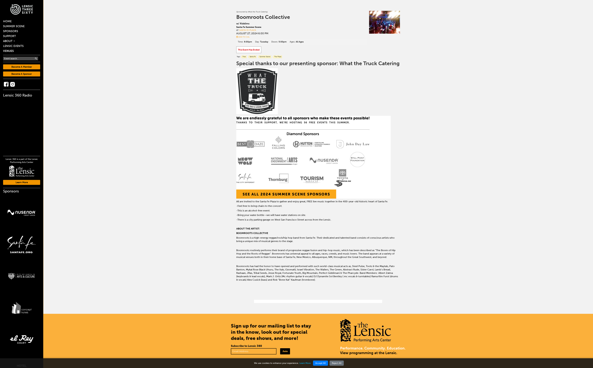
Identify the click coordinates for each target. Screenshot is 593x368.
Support (9, 36)
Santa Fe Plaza (247, 30)
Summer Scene (14, 26)
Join (285, 351)
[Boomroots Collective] (384, 22)
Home (7, 21)
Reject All (336, 363)
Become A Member (21, 66)
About (8, 41)
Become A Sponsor (21, 74)
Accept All (320, 363)
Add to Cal (244, 37)
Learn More (22, 182)
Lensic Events (13, 46)
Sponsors (10, 31)
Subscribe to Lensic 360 (246, 345)
